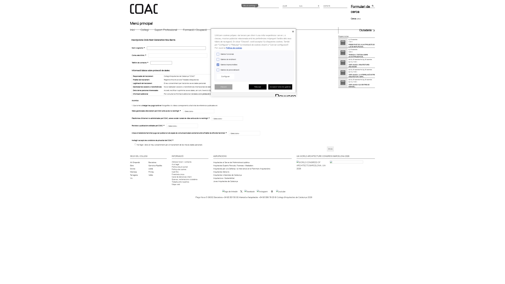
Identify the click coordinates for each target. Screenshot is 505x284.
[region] (253, 62)
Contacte (326, 6)
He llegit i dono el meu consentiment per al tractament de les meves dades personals (169, 145)
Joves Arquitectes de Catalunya (225, 181)
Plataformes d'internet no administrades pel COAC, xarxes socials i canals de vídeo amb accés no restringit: (171, 118)
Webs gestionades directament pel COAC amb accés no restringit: (156, 111)
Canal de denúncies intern (182, 177)
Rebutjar (257, 87)
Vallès (150, 175)
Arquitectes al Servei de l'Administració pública (231, 162)
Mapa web (176, 184)
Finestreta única (178, 174)
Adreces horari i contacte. (182, 162)
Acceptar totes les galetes (280, 87)
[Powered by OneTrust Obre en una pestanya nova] (285, 94)
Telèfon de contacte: (140, 62)
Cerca (354, 18)
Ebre (132, 165)
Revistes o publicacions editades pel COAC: (148, 125)
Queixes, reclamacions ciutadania (184, 179)
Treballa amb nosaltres (180, 182)
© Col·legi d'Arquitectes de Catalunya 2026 (293, 197)
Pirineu (151, 172)
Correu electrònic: (139, 55)
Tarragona (134, 175)
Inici (132, 29)
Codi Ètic (175, 172)
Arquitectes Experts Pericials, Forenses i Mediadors (233, 165)
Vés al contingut (250, 5)
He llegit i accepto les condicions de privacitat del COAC (152, 140)
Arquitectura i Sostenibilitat (223, 178)
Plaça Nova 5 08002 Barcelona (209, 197)
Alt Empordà (135, 162)
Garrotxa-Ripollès (155, 165)
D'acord (224, 87)
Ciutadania (365, 30)
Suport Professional (166, 29)
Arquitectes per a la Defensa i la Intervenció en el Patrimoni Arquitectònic (241, 169)
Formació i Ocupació (195, 29)
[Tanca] (293, 31)
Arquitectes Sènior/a (221, 172)
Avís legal (175, 164)
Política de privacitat (180, 167)
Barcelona (152, 162)
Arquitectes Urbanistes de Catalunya (227, 175)
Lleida (150, 169)
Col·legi (145, 29)
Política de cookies (179, 169)
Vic (131, 178)
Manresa (133, 172)
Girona (132, 169)
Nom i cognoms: (138, 48)
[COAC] (191, 10)
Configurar (225, 76)
